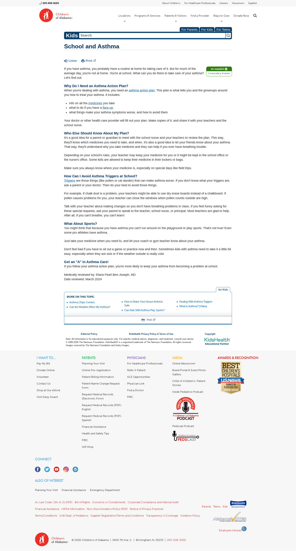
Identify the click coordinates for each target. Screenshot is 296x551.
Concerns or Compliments (108, 502)
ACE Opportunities (138, 376)
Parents (206, 506)
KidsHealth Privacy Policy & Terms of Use (151, 334)
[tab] (223, 289)
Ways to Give (221, 15)
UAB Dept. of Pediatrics (73, 515)
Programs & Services (147, 15)
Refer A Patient (136, 370)
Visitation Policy (190, 515)
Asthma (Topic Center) (82, 302)
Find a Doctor (135, 390)
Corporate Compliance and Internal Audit (153, 502)
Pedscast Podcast (183, 426)
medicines (95, 103)
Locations (124, 15)
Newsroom (238, 3)
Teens (216, 506)
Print (89, 60)
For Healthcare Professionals (199, 3)
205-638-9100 (51, 3)
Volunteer (43, 376)
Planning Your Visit (93, 363)
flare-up (108, 107)
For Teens (223, 29)
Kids (225, 506)
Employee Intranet (230, 530)
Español (252, 3)
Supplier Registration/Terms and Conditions (117, 515)
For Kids (207, 29)
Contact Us (44, 383)
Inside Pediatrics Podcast (187, 391)
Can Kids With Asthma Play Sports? (144, 310)
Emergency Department (105, 490)
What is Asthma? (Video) (193, 306)
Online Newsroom (183, 363)
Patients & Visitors (175, 15)
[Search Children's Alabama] (255, 15)
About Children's (171, 3)
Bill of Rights (82, 502)
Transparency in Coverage (162, 515)
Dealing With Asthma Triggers (195, 301)
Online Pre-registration (96, 370)
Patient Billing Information (98, 376)
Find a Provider (200, 15)
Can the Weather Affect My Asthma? (89, 306)
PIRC (85, 440)
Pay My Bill (43, 363)
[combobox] (152, 35)
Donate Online (46, 370)
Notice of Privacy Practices (146, 509)
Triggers (69, 180)
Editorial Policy (89, 334)
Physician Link (135, 383)
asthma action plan (142, 90)
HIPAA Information (73, 509)
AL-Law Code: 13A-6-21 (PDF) (53, 502)
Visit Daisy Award (47, 397)
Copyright (210, 334)
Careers (223, 3)
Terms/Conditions (46, 515)
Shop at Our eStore (48, 390)
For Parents (189, 29)
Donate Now (241, 15)
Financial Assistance (94, 426)
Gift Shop (87, 446)
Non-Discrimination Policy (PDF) (107, 509)
